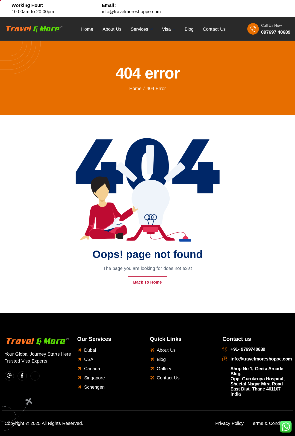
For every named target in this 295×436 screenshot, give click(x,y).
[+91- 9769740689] (224, 349)
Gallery (164, 368)
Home (87, 29)
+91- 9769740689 (247, 349)
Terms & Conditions (270, 423)
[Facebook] (288, 8)
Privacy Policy (229, 423)
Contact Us (214, 29)
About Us (112, 29)
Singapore (94, 377)
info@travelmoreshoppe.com (261, 358)
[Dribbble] (9, 376)
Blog (189, 29)
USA (88, 359)
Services (139, 29)
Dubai (90, 350)
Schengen (94, 387)
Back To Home (147, 282)
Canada (92, 368)
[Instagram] (278, 8)
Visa (166, 29)
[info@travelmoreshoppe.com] (224, 358)
